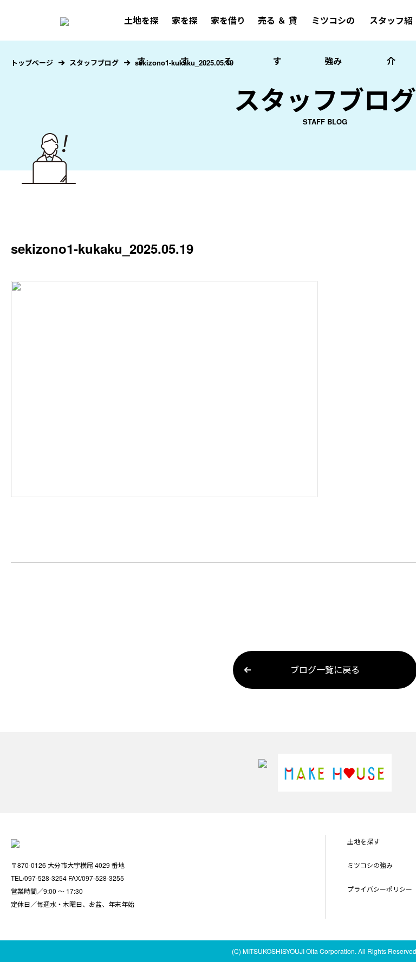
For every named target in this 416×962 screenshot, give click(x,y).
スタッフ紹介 (391, 40)
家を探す (185, 40)
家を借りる (228, 40)
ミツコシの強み (333, 40)
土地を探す (141, 40)
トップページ (32, 62)
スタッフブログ (94, 62)
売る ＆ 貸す (277, 40)
